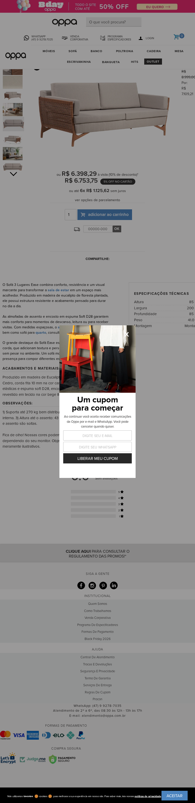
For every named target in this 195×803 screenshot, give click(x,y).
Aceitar (175, 795)
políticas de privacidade (148, 796)
